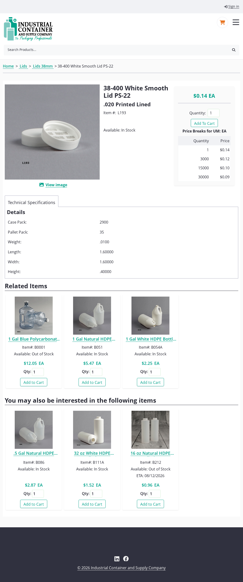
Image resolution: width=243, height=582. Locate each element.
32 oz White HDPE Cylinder (92, 454)
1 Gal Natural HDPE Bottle (92, 340)
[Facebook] (126, 558)
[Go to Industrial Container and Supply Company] (31, 29)
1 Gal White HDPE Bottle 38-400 (150, 340)
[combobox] (116, 49)
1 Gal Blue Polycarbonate (33, 340)
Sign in (233, 6)
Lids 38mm (43, 66)
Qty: (27, 371)
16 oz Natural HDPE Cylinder (150, 454)
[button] (233, 49)
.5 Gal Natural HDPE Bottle (34, 454)
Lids (23, 66)
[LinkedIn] (116, 558)
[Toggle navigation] (236, 22)
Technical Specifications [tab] (31, 202)
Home (8, 66)
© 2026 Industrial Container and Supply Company (121, 567)
